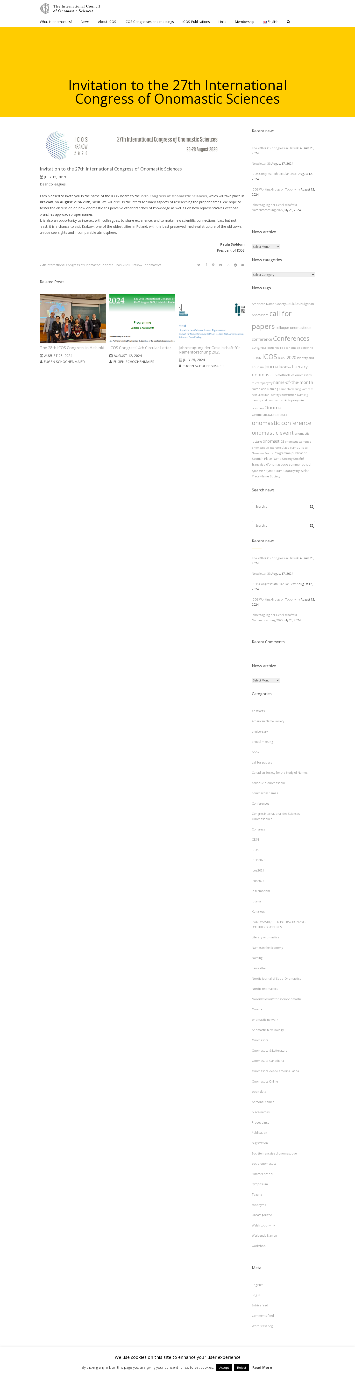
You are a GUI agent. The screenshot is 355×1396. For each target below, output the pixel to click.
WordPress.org (262, 1326)
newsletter (259, 968)
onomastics (153, 265)
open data (259, 1092)
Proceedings (260, 1122)
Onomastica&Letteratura (269, 414)
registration (260, 1143)
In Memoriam (261, 891)
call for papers (262, 762)
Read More (262, 1367)
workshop (259, 1246)
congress (259, 347)
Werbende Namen (264, 1235)
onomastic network (265, 1020)
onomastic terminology (268, 1030)
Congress (258, 829)
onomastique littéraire (266, 447)
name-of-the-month (293, 382)
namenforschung (290, 389)
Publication (259, 1133)
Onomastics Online (265, 1081)
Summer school (262, 1174)
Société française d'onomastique (274, 1153)
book (255, 752)
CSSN (255, 839)
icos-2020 (122, 265)
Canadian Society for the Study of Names (279, 773)
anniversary (260, 732)
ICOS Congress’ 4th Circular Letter (275, 174)
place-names (291, 447)
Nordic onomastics (265, 989)
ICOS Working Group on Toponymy (276, 189)
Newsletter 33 (261, 164)
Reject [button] (241, 1367)
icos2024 (258, 881)
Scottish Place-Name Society (272, 458)
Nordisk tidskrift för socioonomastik (276, 999)
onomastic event (273, 432)
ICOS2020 (258, 860)
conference (262, 339)
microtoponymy (262, 383)
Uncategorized (262, 1215)
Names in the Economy (267, 948)
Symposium (260, 1184)
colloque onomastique (293, 327)
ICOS (269, 356)
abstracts (258, 711)
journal (257, 901)
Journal (272, 366)
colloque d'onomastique (269, 783)
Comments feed (263, 1316)
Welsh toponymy (263, 1225)
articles (293, 303)
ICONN (256, 358)
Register (257, 1285)
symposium (274, 470)
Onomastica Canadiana (268, 1061)
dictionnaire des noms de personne (290, 347)
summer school (300, 464)
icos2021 (258, 870)
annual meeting (262, 742)
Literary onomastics (265, 937)
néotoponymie (293, 400)
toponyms (259, 1205)
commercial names (265, 793)
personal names (263, 1102)
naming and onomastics (267, 400)
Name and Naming (265, 389)
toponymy (291, 470)
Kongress (258, 911)
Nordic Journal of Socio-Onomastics (276, 979)
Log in (256, 1295)
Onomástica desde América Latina (275, 1071)
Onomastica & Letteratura (269, 1051)
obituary (258, 408)
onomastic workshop (298, 441)
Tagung (257, 1194)
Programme (282, 453)
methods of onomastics (294, 375)
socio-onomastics (264, 1164)
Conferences (291, 338)
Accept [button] (224, 1367)
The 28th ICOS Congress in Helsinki (275, 148)
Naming (302, 394)
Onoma (272, 407)
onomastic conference (281, 423)
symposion (258, 471)
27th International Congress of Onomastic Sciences (77, 265)
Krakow (137, 265)
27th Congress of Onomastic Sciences (174, 196)
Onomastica (260, 1040)
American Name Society (269, 304)
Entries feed (260, 1305)
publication (299, 453)
